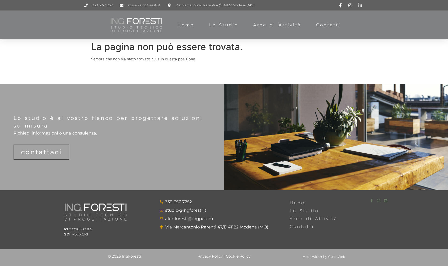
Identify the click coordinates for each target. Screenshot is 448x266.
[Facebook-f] (371, 200)
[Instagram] (378, 200)
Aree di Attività (277, 25)
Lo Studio (223, 25)
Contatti (328, 25)
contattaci (41, 152)
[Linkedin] (385, 200)
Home (185, 25)
